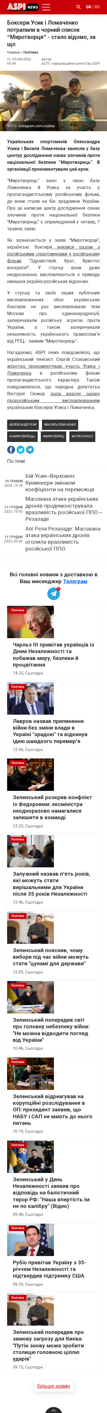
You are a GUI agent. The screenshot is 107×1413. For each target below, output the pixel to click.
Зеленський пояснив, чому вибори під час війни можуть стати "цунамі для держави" (51, 957)
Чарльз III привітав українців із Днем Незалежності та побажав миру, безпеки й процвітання (53, 655)
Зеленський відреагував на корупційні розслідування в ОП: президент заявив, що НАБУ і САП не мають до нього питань (52, 1109)
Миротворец (54, 436)
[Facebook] (11, 450)
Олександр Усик (24, 424)
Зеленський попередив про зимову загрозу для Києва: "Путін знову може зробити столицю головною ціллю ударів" (48, 1345)
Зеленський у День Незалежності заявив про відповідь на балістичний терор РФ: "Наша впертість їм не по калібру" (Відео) (51, 1192)
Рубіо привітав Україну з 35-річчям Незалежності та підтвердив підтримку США (49, 1269)
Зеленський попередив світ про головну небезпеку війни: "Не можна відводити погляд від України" (51, 1030)
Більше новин (53, 1386)
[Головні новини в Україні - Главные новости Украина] (23, 6)
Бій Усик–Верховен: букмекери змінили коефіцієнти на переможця (59, 483)
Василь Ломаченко (61, 424)
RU (97, 7)
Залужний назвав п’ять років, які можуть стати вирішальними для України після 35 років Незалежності (51, 884)
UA (88, 7)
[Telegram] (30, 450)
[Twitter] (21, 450)
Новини (13, 52)
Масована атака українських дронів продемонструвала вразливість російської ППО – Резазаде (63, 509)
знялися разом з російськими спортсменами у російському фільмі (53, 254)
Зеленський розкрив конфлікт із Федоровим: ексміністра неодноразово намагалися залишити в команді (52, 807)
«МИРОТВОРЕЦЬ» (23, 436)
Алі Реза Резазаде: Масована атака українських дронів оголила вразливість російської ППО (62, 539)
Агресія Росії (83, 436)
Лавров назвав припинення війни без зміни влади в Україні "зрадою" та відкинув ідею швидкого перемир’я (50, 731)
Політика (30, 52)
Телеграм (75, 581)
